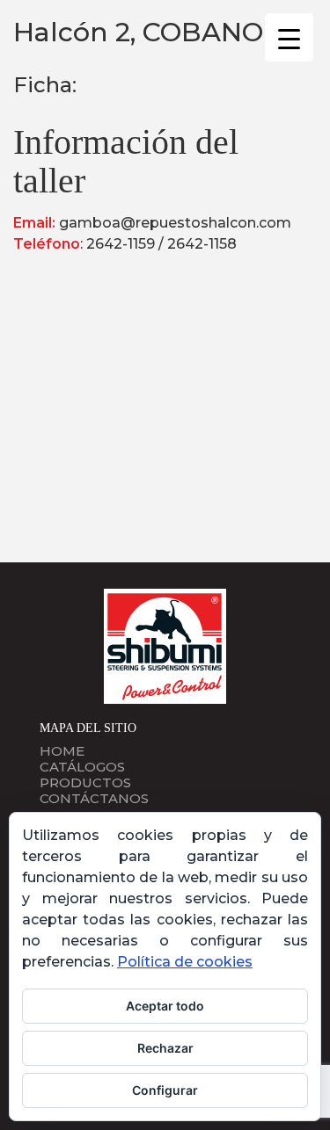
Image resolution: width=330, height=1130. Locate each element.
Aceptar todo (165, 1005)
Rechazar (165, 1047)
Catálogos (82, 766)
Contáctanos (94, 798)
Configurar (165, 1090)
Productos (85, 782)
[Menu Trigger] (289, 37)
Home (62, 750)
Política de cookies (185, 961)
